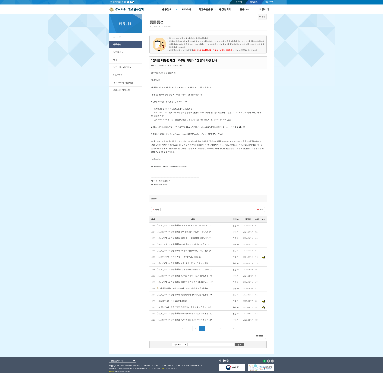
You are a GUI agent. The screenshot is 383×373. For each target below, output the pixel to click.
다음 (272, 361)
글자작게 (131, 2)
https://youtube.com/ (178, 134)
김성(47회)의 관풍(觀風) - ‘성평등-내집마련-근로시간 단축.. (185, 269)
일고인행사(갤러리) (122, 67)
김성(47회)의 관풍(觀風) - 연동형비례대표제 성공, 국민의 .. (185, 294)
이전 (268, 361)
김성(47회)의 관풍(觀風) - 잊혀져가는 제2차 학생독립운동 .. (185, 320)
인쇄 (261, 209)
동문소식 (244, 9)
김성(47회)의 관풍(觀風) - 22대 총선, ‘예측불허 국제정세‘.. (185, 238)
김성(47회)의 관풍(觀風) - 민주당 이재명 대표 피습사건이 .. (185, 276)
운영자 (236, 225)
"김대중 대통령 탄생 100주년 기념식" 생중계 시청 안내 (183, 288)
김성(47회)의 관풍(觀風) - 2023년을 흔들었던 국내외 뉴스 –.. (186, 282)
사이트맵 (269, 2)
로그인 (239, 2)
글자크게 (128, 2)
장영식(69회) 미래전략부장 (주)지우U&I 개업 (180, 257)
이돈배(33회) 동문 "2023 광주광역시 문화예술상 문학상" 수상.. (187, 307)
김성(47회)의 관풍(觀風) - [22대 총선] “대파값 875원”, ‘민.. (185, 232)
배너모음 (224, 360)
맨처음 (183, 328)
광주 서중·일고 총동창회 (126, 9)
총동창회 (167, 9)
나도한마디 (118, 75)
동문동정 (117, 44)
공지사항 (117, 37)
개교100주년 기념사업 (123, 82)
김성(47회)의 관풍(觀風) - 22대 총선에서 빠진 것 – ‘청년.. (184, 244)
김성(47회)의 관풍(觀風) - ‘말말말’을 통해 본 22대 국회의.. (185, 225)
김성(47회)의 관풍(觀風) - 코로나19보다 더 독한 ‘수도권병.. (185, 313)
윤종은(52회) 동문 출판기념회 (173, 301)
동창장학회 (225, 9)
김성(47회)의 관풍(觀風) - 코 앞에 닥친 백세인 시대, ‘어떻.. (185, 250)
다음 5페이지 (227, 328)
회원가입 (254, 2)
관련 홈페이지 (117, 361)
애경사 (116, 60)
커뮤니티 (264, 9)
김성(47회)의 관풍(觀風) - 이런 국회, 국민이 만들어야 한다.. (185, 263)
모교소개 (186, 9)
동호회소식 (118, 52)
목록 (157, 209)
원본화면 (133, 2)
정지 (264, 361)
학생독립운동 (206, 9)
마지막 (233, 328)
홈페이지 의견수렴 (121, 90)
